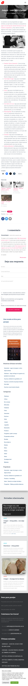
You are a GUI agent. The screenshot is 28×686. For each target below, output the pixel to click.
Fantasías (6, 407)
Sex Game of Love (9, 104)
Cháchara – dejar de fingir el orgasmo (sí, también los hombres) (13, 651)
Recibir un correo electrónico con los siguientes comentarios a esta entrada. (12, 299)
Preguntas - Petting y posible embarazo (13, 484)
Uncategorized (7, 459)
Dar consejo (7, 402)
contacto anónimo (14, 630)
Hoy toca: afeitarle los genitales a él (13, 378)
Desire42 (6, 134)
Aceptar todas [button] (14, 682)
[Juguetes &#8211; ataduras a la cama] (18, 185)
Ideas (5, 419)
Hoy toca (6, 416)
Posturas (6, 430)
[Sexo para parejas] (3, 2)
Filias (5, 410)
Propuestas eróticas (9, 436)
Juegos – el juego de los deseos (13, 579)
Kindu (5, 90)
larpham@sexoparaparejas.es (15, 626)
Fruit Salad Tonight (9, 79)
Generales (6, 413)
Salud (5, 453)
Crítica (5, 399)
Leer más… (13, 533)
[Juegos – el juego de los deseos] (14, 566)
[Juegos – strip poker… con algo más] (14, 509)
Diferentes (6, 404)
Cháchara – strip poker (11, 546)
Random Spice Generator (10, 63)
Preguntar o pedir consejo (10, 433)
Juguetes (6, 425)
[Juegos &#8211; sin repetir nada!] (6, 198)
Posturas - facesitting (9, 478)
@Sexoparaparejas (16, 633)
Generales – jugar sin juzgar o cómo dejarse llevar (12, 645)
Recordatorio (7, 442)
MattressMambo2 (9, 146)
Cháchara (6, 396)
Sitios (5, 456)
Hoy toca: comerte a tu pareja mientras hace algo (13, 661)
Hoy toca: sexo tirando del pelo (11, 387)
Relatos (6, 445)
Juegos (9, 211)
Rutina (5, 450)
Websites (6, 462)
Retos (5, 447)
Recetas (6, 439)
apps (7, 214)
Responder (23, 257)
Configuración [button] (6, 682)
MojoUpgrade (7, 111)
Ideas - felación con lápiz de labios (12, 481)
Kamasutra (6, 427)
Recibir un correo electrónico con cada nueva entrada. (13, 305)
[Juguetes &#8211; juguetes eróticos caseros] (6, 185)
